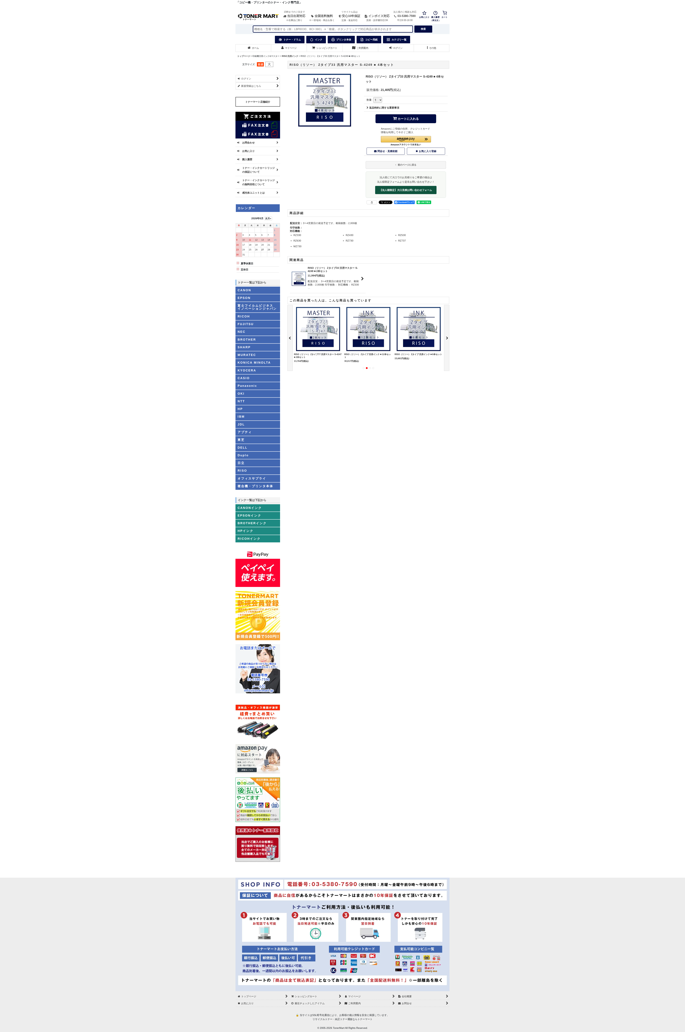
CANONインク (250, 508)
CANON (244, 290)
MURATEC (247, 355)
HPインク (245, 531)
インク (318, 39)
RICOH (244, 316)
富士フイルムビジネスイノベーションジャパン (257, 307)
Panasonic (247, 385)
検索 (423, 28)
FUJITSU (246, 324)
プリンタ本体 (343, 39)
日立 (241, 463)
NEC (241, 331)
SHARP (244, 347)
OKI (241, 393)
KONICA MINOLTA (254, 362)
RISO (242, 470)
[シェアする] (372, 202)
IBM (241, 416)
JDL (241, 424)
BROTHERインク (252, 523)
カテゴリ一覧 (399, 39)
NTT (241, 401)
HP (240, 409)
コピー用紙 (371, 39)
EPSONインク (249, 515)
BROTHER (247, 339)
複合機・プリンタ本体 (255, 486)
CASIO (244, 378)
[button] (432, 48)
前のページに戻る (406, 164)
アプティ (245, 432)
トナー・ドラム (292, 39)
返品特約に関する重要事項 (384, 107)
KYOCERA (247, 370)
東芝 (241, 439)
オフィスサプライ (252, 478)
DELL (242, 447)
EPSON (244, 298)
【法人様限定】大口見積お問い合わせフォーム (406, 190)
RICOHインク (249, 538)
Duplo (243, 455)
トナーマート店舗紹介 (257, 101)
